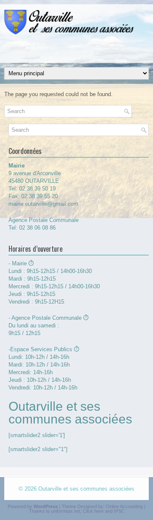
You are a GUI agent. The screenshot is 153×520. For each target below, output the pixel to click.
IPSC (119, 511)
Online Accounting (124, 506)
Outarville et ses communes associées (86, 489)
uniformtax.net (65, 511)
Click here (93, 511)
